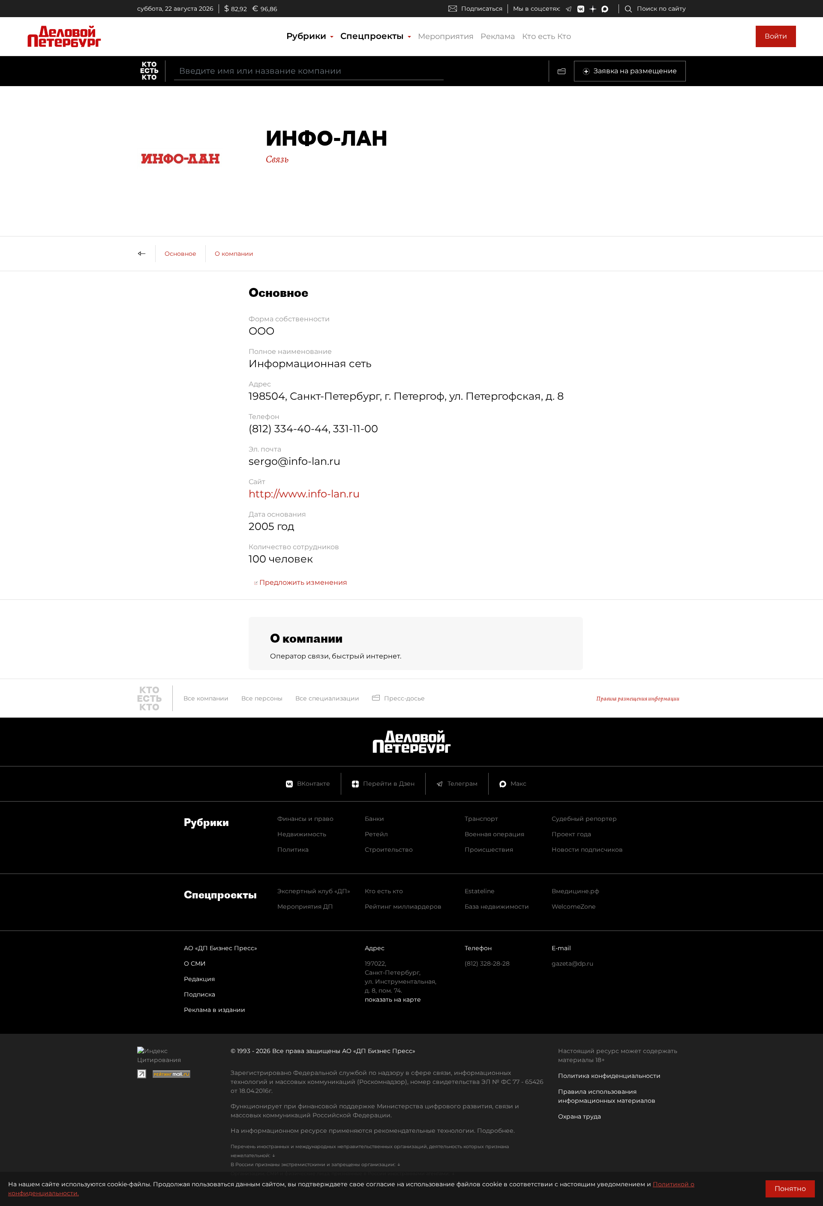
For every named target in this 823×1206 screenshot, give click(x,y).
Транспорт (481, 819)
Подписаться (481, 8)
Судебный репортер (584, 819)
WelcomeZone (573, 906)
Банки (374, 819)
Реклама (498, 36)
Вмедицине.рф (575, 891)
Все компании (205, 698)
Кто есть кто (384, 891)
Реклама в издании (214, 1010)
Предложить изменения (302, 582)
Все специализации (327, 698)
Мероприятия (446, 36)
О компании (234, 253)
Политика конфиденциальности (609, 1076)
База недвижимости (497, 906)
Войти (776, 36)
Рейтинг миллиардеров (403, 906)
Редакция (199, 979)
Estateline (479, 891)
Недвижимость (301, 834)
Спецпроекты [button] (373, 36)
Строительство (389, 849)
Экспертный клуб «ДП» (313, 891)
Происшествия (489, 849)
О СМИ (195, 963)
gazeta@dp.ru (572, 963)
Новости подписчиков (587, 849)
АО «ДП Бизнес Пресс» (220, 948)
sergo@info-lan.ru (294, 461)
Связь (277, 159)
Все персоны (261, 698)
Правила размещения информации (637, 698)
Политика (293, 849)
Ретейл (376, 834)
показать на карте (393, 999)
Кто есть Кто (546, 36)
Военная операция (494, 834)
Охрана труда (579, 1116)
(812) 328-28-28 (487, 963)
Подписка (199, 994)
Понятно (790, 1189)
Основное (180, 253)
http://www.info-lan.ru (304, 494)
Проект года (571, 834)
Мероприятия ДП (305, 906)
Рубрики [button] (307, 36)
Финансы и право (305, 819)
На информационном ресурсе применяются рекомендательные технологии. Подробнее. (373, 1130)
